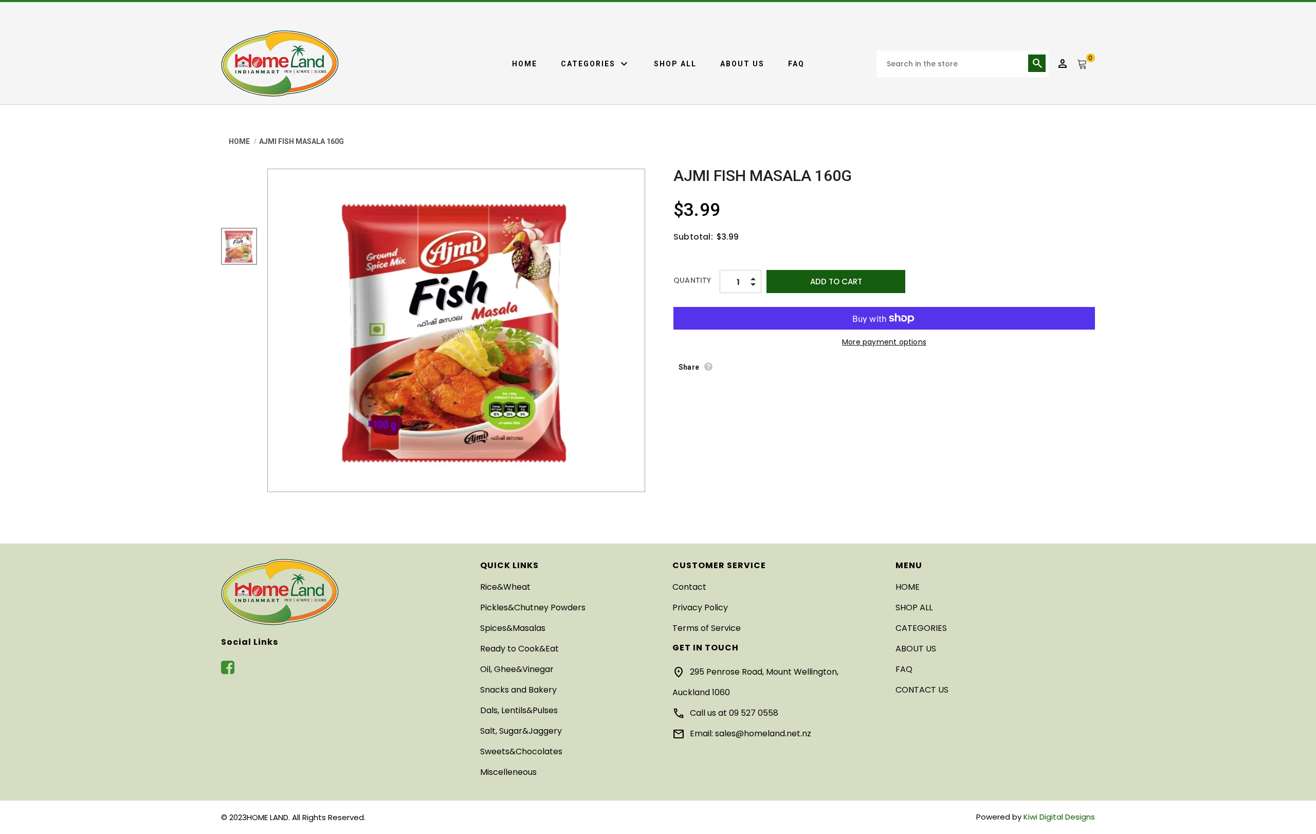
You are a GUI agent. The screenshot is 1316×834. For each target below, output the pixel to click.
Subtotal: (693, 237)
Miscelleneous (508, 772)
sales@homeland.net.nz (763, 733)
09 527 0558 (753, 713)
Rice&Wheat (505, 587)
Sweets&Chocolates (521, 751)
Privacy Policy (700, 607)
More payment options (884, 342)
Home (524, 64)
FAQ (796, 64)
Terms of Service (706, 628)
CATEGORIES (595, 64)
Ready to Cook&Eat (519, 649)
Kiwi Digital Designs (1059, 816)
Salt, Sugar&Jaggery (521, 731)
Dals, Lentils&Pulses (519, 710)
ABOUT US (742, 64)
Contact (689, 587)
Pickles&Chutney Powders (533, 607)
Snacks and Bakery (518, 690)
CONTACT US (921, 690)
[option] (456, 330)
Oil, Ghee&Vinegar (517, 669)
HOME (907, 587)
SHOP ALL (675, 64)
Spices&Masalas (512, 628)
